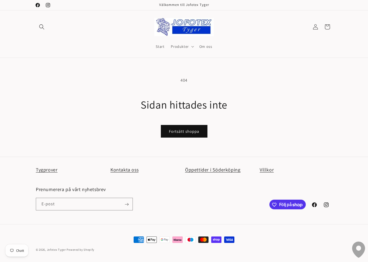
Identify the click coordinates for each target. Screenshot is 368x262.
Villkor (267, 170)
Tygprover (46, 170)
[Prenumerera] (127, 204)
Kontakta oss (124, 170)
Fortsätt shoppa (184, 131)
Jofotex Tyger (56, 250)
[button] (42, 27)
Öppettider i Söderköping (212, 170)
